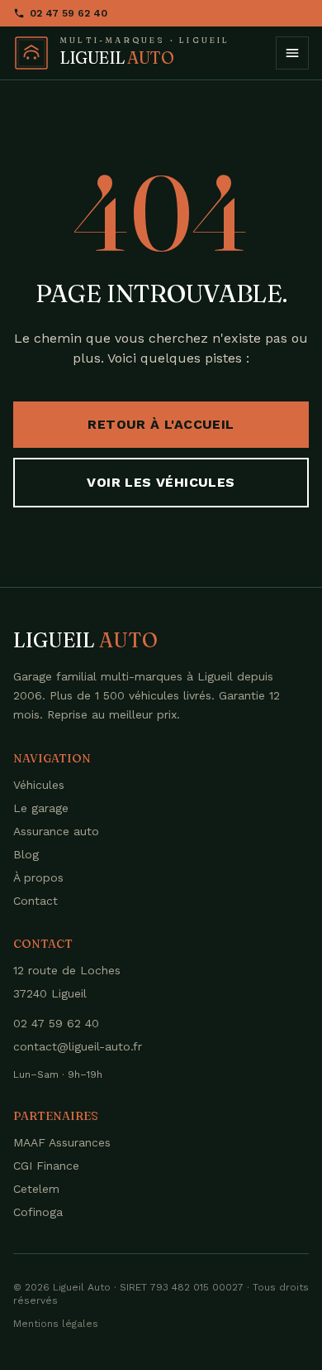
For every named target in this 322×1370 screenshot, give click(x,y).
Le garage (41, 808)
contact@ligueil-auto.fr (77, 1046)
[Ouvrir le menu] (292, 53)
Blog (26, 854)
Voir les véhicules (160, 482)
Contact (35, 900)
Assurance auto (56, 831)
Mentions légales (55, 1323)
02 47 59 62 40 (68, 13)
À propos (38, 877)
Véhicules (38, 784)
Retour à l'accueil (161, 424)
